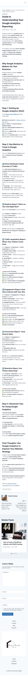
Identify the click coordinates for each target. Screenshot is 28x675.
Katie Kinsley (6, 29)
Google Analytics (20, 120)
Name (5, 592)
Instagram (14, 663)
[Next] (24, 537)
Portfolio (14, 661)
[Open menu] (25, 3)
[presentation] (14, 531)
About (14, 621)
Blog (14, 625)
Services (14, 628)
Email (5, 598)
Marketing (4, 14)
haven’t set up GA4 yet (12, 114)
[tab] (11, 553)
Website (5, 605)
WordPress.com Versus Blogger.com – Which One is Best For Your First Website (20, 505)
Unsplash (16, 485)
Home (14, 659)
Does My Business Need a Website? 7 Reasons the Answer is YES (7, 505)
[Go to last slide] (4, 537)
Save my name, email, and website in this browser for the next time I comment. (14, 609)
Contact (14, 623)
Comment (6, 572)
